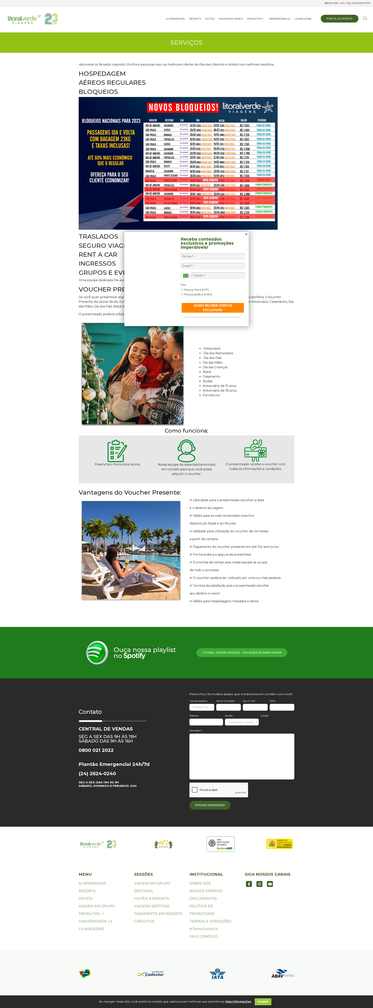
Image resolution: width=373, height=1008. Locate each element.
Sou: (183, 284)
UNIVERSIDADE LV (279, 18)
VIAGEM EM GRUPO (231, 18)
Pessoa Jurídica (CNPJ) (197, 294)
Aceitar (263, 1001)
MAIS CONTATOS (361, 3)
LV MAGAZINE (303, 18)
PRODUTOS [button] (254, 18)
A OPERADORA (175, 18)
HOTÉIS (209, 18)
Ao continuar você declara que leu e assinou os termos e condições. (213, 317)
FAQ (348, 3)
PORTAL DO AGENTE (340, 18)
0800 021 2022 (331, 3)
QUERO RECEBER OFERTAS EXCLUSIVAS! (212, 307)
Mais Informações (238, 1001)
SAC (342, 3)
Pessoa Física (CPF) (196, 289)
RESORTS (195, 18)
